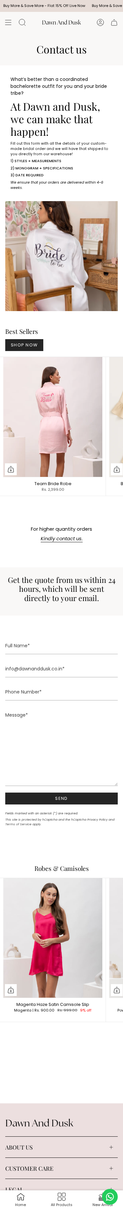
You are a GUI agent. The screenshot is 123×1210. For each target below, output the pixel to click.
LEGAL (14, 1189)
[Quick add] (11, 469)
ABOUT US (19, 1147)
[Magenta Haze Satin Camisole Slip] (52, 938)
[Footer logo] (39, 1123)
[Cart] (114, 22)
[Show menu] (8, 22)
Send (61, 798)
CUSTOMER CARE (29, 1168)
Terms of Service (18, 824)
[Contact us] (110, 1197)
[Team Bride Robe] (52, 417)
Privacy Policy (97, 819)
